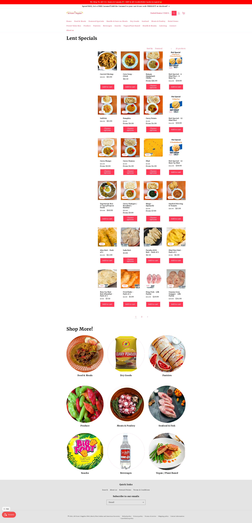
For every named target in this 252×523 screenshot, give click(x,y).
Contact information (177, 516)
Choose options (153, 87)
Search (105, 490)
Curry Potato (151, 118)
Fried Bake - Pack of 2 (128, 293)
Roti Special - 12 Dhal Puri (175, 119)
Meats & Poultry (126, 425)
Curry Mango (105, 161)
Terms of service (150, 516)
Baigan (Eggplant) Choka (150, 76)
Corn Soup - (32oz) (128, 75)
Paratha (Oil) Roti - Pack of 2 (152, 251)
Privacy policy (138, 516)
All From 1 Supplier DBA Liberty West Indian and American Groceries (96, 516)
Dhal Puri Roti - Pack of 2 (175, 251)
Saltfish (103, 118)
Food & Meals (85, 375)
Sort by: (150, 48)
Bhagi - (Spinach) (150, 205)
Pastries (167, 375)
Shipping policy (163, 516)
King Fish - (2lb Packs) (152, 293)
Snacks (85, 473)
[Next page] (147, 316)
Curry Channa (129, 161)
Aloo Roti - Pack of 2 (107, 251)
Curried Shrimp (106, 74)
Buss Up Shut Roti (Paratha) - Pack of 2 (106, 294)
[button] (174, 13)
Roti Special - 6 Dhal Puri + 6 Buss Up (175, 76)
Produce (85, 425)
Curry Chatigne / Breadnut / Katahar (130, 205)
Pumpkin (127, 118)
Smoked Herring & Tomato (176, 205)
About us (113, 490)
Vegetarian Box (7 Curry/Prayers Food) (107, 205)
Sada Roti (127, 250)
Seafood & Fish (167, 425)
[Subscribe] (143, 502)
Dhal (148, 161)
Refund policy (126, 516)
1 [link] (135, 317)
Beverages (126, 473)
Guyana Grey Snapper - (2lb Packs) (175, 294)
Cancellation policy (127, 518)
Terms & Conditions (141, 490)
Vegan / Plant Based (167, 473)
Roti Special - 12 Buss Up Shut (175, 162)
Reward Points (125, 490)
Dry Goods (126, 375)
